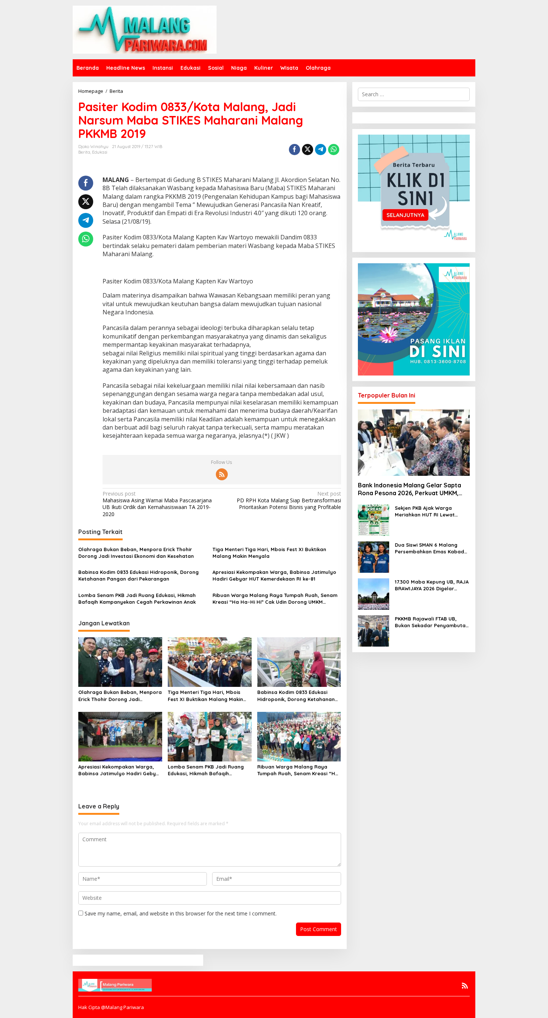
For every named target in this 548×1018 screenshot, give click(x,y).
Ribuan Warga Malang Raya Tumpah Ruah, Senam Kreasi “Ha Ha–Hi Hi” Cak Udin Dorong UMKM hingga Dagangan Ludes (274, 598)
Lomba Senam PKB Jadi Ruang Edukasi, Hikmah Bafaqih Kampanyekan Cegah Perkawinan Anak (137, 598)
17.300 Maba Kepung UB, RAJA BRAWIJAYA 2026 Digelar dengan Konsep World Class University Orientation (432, 585)
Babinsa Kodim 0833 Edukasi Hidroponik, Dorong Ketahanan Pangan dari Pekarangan (138, 575)
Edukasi (99, 152)
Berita (84, 152)
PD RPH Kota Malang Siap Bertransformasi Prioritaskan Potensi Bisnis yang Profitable (289, 500)
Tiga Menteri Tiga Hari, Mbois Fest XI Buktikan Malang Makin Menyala (269, 552)
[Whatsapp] (333, 149)
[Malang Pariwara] (145, 28)
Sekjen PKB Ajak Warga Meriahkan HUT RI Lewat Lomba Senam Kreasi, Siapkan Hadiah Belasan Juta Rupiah (432, 511)
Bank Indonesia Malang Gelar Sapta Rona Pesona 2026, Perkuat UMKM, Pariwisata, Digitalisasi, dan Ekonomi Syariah (411, 489)
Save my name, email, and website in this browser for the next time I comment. (181, 913)
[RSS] (222, 474)
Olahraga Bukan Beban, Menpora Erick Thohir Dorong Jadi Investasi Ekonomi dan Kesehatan (136, 552)
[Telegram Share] (320, 149)
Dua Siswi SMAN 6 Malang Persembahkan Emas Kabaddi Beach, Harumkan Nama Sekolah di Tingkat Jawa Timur (432, 548)
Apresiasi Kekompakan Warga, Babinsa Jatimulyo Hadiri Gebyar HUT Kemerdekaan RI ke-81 (274, 575)
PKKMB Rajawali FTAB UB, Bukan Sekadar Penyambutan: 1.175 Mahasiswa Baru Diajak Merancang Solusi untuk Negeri (432, 622)
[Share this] (294, 149)
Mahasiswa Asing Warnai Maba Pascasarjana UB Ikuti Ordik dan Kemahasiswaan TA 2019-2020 (157, 504)
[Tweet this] (307, 149)
